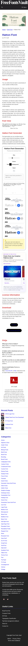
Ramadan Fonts (5, 526)
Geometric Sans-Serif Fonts (8, 483)
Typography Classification (9, 618)
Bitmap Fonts (4, 449)
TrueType (3, 559)
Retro (2, 533)
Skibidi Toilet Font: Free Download (14, 417)
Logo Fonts (4, 507)
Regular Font (4, 531)
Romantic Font (5, 536)
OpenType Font (5, 524)
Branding (3, 457)
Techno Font (4, 555)
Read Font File (6, 610)
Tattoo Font (4, 552)
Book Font (4, 454)
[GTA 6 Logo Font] (2, 415)
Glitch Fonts (4, 485)
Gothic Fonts (4, 488)
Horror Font (4, 500)
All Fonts (4, 616)
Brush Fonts (4, 459)
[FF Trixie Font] (2, 422)
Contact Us (5, 626)
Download (14, 324)
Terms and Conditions (14, 640)
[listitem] (12, 275)
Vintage (3, 569)
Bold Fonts (4, 452)
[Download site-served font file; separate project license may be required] (18, 205)
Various (3, 567)
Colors (14, 161)
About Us (4, 623)
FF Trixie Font (9, 421)
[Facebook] (4, 599)
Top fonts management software (10, 621)
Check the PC (9, 370)
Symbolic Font (5, 550)
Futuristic (3, 478)
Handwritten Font (5, 495)
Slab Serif (3, 548)
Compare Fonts (6, 613)
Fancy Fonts (4, 476)
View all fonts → (8, 263)
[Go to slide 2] (15, 193)
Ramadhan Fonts (5, 528)
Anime (3, 440)
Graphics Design (5, 490)
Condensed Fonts (6, 466)
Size (14, 155)
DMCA (9, 638)
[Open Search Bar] (2, 7)
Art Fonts (3, 447)
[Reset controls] (14, 171)
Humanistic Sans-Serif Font (8, 502)
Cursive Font (4, 469)
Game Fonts (4, 481)
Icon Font (3, 504)
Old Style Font (5, 521)
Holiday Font (4, 497)
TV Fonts (3, 562)
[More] (21, 205)
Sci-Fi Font (4, 540)
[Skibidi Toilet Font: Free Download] (2, 418)
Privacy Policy (17, 638)
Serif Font (9, 29)
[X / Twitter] (7, 599)
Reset (14, 168)
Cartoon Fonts (5, 464)
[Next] (22, 189)
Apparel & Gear (5, 442)
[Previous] (6, 189)
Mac (15, 370)
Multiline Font (4, 516)
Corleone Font (9, 424)
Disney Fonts (4, 471)
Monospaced (4, 512)
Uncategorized (5, 564)
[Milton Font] (2, 429)
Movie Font (4, 514)
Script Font (4, 543)
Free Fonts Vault (17, 635)
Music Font (4, 519)
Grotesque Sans (5, 492)
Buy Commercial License (14, 330)
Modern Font (4, 509)
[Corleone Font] (2, 425)
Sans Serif (4, 538)
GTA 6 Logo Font (9, 414)
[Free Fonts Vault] (14, 2)
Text (2, 557)
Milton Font (8, 428)
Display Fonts (4, 473)
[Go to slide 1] (13, 192)
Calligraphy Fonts (6, 461)
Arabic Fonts (4, 445)
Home (4, 29)
